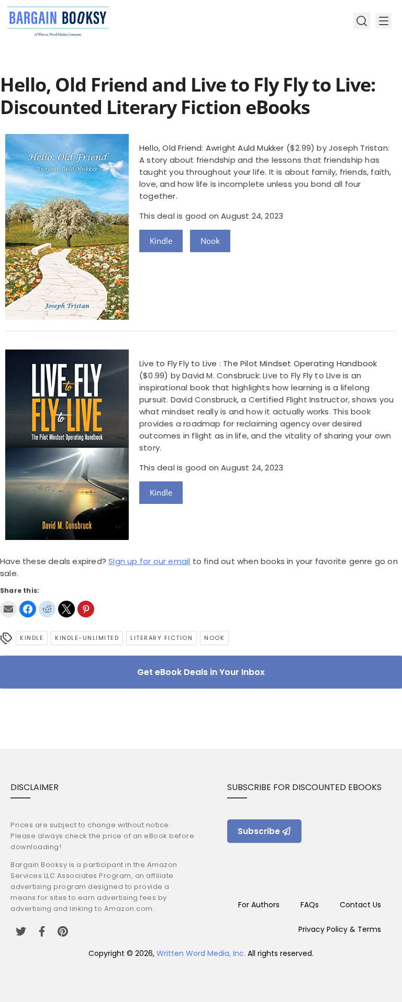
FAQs (309, 904)
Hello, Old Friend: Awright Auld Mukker (211, 147)
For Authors (259, 904)
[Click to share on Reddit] (47, 609)
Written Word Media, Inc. (201, 953)
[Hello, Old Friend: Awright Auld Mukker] (67, 316)
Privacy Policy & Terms (339, 929)
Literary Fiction (161, 638)
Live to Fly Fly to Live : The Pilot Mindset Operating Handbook (258, 363)
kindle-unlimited (87, 638)
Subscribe (259, 831)
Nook (210, 240)
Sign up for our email (149, 561)
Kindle (161, 240)
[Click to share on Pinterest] (85, 609)
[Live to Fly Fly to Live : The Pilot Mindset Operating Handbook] (67, 537)
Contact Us (360, 904)
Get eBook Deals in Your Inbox (201, 672)
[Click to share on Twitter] (66, 609)
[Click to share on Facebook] (27, 609)
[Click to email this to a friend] (8, 609)
